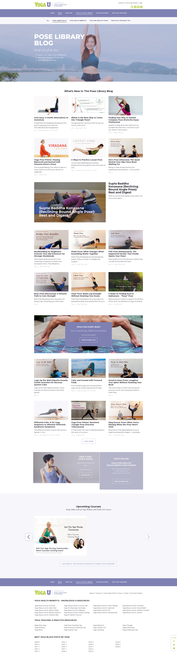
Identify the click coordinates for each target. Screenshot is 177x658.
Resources (99, 593)
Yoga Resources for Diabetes (74, 610)
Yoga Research (98, 625)
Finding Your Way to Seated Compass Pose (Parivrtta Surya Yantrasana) (124, 120)
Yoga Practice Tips (70, 630)
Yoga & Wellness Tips (130, 630)
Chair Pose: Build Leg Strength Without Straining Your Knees (86, 295)
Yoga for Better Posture (73, 615)
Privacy (120, 593)
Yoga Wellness (88, 509)
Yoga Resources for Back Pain (45, 608)
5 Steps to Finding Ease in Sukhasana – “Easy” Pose (121, 295)
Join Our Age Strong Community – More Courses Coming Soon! (52, 549)
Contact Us (121, 3)
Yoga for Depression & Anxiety (75, 608)
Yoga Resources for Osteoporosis (105, 612)
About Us (92, 593)
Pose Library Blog (59, 20)
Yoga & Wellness (128, 627)
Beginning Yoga (40, 625)
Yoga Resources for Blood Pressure (48, 612)
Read (60, 13)
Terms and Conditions (136, 593)
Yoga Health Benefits (78, 20)
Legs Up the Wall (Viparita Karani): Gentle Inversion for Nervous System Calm (51, 382)
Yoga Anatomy (40, 627)
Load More (88, 441)
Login (140, 3)
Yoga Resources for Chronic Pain (76, 606)
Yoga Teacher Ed (99, 627)
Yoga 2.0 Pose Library (84, 13)
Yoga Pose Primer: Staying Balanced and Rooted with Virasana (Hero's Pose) (47, 162)
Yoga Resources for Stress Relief (134, 608)
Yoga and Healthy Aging (99, 20)
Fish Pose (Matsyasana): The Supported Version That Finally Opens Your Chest (124, 253)
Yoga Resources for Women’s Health (135, 610)
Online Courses (102, 13)
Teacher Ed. (100, 509)
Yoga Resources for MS (101, 610)
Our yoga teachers (119, 13)
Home (52, 13)
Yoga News (39, 630)
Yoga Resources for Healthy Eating (77, 612)
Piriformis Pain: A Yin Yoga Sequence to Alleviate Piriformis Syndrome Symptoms (50, 424)
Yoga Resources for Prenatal (132, 606)
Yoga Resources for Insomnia (103, 608)
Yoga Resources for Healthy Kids (46, 615)
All (48, 20)
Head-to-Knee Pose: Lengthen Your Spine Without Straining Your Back (125, 382)
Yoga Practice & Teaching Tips (75, 627)
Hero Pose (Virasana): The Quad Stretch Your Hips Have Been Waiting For (124, 162)
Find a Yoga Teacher (132, 3)
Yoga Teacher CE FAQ (110, 593)
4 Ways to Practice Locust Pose (86, 160)
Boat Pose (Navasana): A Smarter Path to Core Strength (50, 295)
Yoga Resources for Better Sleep (47, 610)
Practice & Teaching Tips (120, 20)
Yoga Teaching (98, 630)
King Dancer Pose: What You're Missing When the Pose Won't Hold (124, 424)
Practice (68, 13)
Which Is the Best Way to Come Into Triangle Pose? (86, 119)
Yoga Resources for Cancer (132, 612)
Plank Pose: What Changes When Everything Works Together (87, 252)
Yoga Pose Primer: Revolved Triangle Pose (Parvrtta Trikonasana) (85, 424)
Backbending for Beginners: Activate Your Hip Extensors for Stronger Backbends (49, 253)
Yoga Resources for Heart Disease (105, 606)
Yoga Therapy (127, 625)
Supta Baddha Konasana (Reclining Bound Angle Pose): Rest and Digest (67, 212)
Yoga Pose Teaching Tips (73, 625)
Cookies (126, 593)
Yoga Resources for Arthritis (45, 606)
